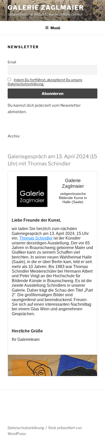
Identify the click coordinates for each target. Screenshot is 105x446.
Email (12, 62)
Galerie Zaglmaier (46, 7)
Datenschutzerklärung (26, 427)
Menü (55, 28)
